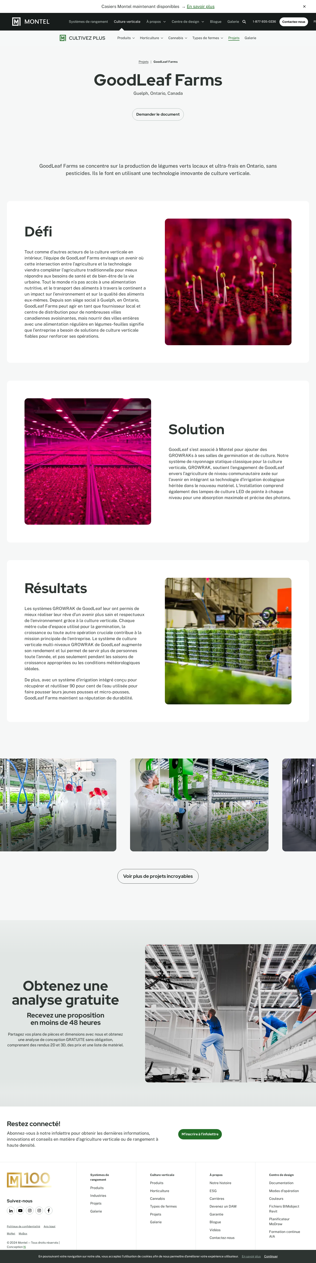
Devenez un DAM (223, 1206)
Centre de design (186, 22)
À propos (154, 22)
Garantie (216, 1214)
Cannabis (175, 38)
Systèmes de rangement (88, 22)
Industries (98, 1196)
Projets (233, 38)
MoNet (11, 1233)
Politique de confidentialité (23, 1226)
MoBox (23, 1233)
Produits (124, 38)
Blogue (215, 22)
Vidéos (215, 1230)
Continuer (271, 1256)
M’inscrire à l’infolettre (200, 1134)
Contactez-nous (293, 22)
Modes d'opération (284, 1191)
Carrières (217, 1199)
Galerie (233, 22)
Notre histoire (220, 1183)
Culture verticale (127, 22)
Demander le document (158, 114)
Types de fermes (205, 38)
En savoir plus (201, 6)
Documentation (281, 1183)
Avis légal (49, 1226)
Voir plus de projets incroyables (158, 876)
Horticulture (149, 38)
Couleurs (276, 1199)
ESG (213, 1191)
